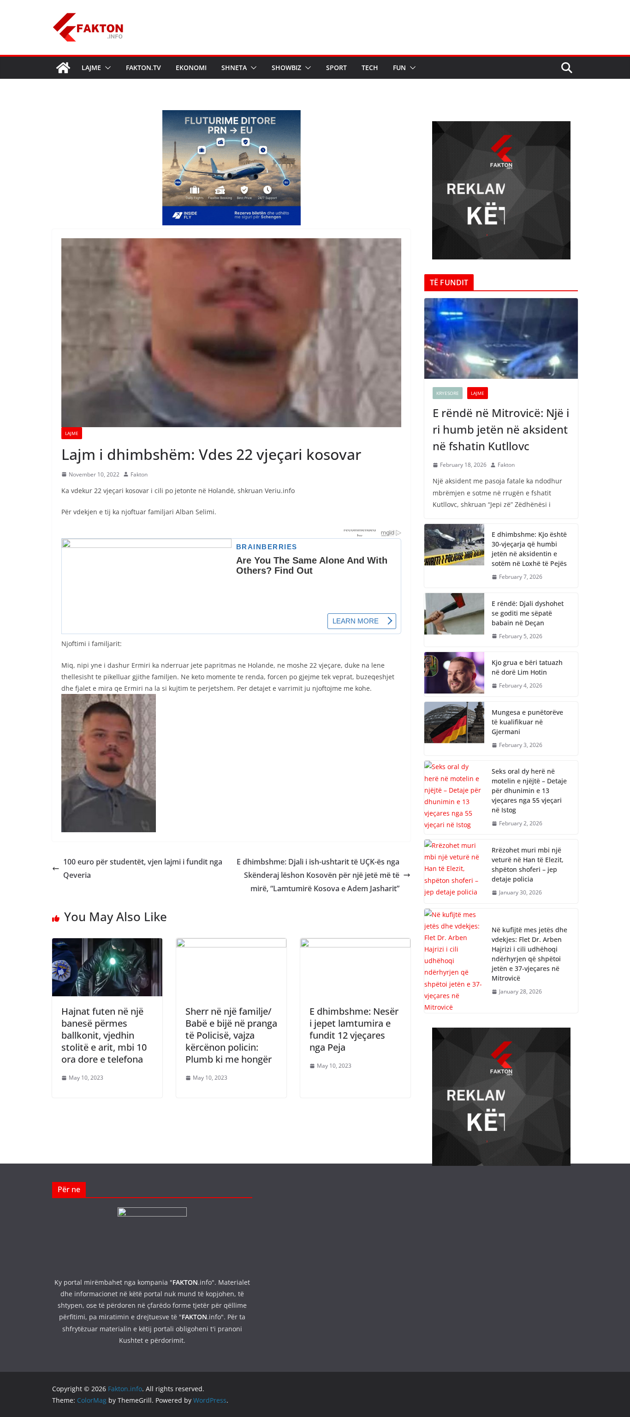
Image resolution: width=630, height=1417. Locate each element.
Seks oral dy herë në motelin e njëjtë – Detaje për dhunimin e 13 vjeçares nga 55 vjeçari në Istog (529, 790)
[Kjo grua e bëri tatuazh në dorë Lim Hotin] (454, 674)
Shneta (234, 67)
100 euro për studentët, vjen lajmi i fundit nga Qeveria (142, 868)
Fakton (139, 474)
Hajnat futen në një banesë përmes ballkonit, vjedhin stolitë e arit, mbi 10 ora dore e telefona (104, 1035)
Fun (399, 67)
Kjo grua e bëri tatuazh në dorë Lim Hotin (527, 667)
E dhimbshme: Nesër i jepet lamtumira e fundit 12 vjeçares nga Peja (353, 1029)
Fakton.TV (143, 67)
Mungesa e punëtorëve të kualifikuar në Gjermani (527, 722)
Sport (336, 67)
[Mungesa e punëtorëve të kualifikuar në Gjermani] (454, 729)
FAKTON (185, 1282)
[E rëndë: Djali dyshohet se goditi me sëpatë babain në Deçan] (454, 620)
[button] (106, 67)
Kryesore (447, 393)
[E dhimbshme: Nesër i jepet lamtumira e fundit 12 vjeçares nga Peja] (355, 945)
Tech (370, 67)
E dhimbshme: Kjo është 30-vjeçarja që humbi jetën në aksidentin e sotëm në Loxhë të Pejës (529, 549)
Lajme (91, 67)
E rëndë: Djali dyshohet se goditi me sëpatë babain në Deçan (528, 613)
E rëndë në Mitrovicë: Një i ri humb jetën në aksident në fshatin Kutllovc (501, 429)
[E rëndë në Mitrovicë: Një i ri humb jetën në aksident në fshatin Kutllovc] (501, 338)
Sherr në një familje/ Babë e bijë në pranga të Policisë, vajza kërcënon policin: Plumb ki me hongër (231, 1035)
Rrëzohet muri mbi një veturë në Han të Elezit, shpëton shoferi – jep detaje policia (528, 864)
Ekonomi (191, 67)
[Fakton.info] (63, 68)
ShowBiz (286, 67)
